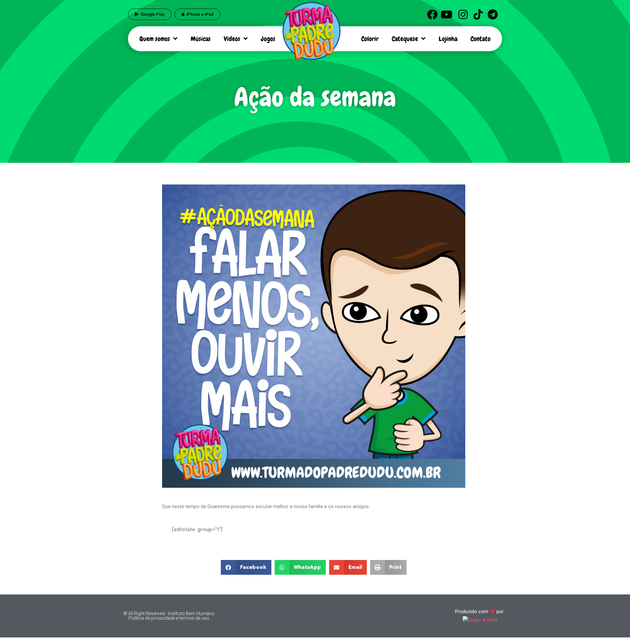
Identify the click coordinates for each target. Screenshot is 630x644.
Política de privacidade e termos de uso (169, 618)
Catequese (405, 38)
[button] (246, 567)
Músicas (201, 38)
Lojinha (448, 38)
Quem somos (154, 38)
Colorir (370, 38)
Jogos (268, 38)
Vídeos (232, 38)
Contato (481, 38)
